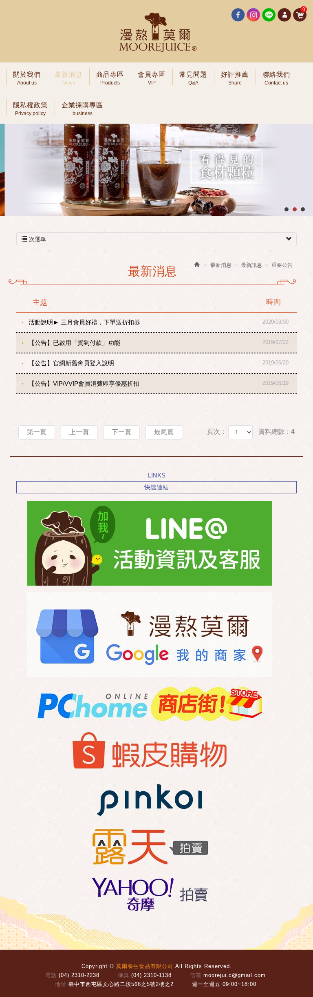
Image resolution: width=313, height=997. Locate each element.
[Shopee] (147, 751)
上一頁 (79, 432)
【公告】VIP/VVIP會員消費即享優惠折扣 (159, 383)
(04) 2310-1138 (151, 975)
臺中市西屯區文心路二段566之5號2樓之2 (121, 984)
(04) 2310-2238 (79, 975)
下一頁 (121, 432)
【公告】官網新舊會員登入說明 (159, 363)
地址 (60, 984)
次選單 (36, 239)
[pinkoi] (147, 798)
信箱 (195, 975)
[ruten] (147, 846)
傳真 (123, 975)
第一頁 (36, 432)
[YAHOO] (147, 893)
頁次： (217, 431)
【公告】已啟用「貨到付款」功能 (159, 342)
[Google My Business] (147, 634)
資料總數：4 (276, 431)
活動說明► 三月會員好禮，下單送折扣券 (159, 322)
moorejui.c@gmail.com (234, 975)
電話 (51, 975)
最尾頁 (164, 432)
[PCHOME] (147, 704)
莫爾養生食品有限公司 (156, 32)
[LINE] (147, 543)
